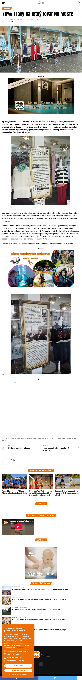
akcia (18, 438)
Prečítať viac (20, 647)
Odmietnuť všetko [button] (18, 670)
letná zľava (32, 438)
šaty (69, 438)
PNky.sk (13, 21)
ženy (74, 438)
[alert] (18, 651)
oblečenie (61, 438)
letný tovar (43, 438)
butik (24, 438)
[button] (18, 674)
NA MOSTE (52, 438)
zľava (5, 440)
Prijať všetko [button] (18, 665)
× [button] (32, 626)
